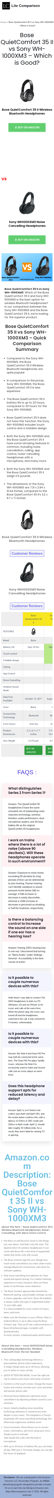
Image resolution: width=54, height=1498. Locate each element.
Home (3, 22)
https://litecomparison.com (18, 1491)
